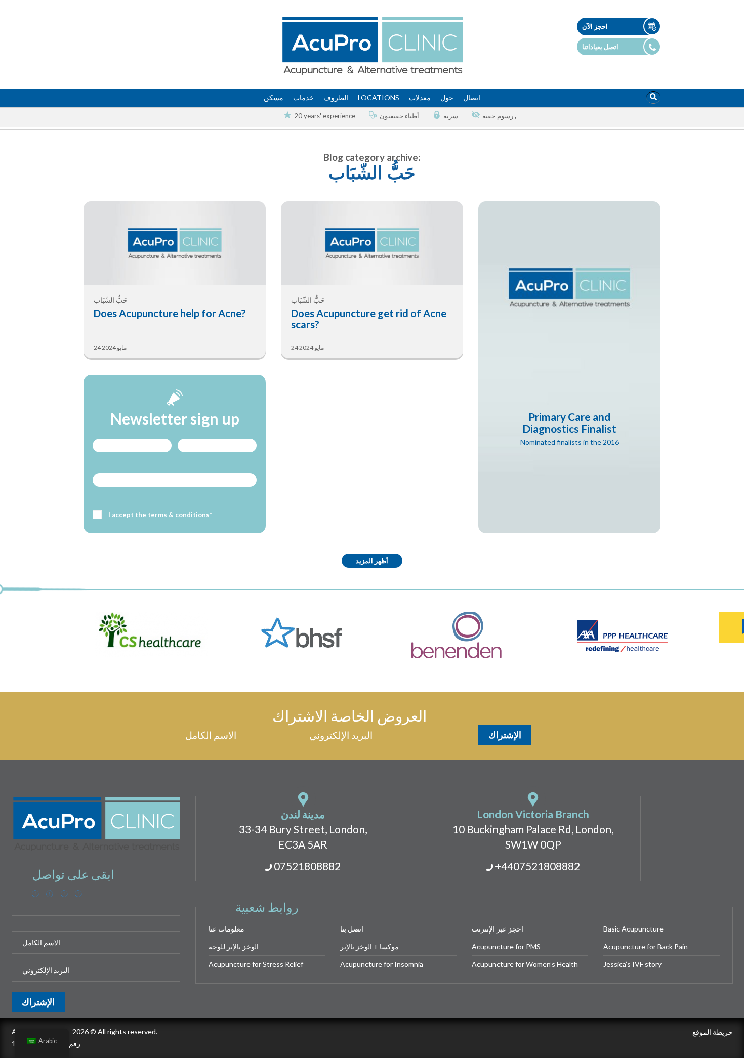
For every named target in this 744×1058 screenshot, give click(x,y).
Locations (378, 97)
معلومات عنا (226, 928)
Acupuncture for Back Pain (645, 946)
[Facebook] (35, 894)
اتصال (471, 97)
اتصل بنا (351, 928)
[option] (315, 116)
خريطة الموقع (712, 1032)
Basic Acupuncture (633, 928)
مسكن (273, 97)
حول (446, 97)
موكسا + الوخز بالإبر (369, 946)
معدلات (420, 97)
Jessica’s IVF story (632, 964)
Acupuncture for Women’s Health (525, 964)
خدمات (303, 97)
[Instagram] (64, 894)
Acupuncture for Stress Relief (256, 964)
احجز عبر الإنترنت (497, 928)
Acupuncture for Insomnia (381, 964)
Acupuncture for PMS (506, 946)
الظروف (335, 97)
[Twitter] (49, 894)
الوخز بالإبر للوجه (234, 946)
